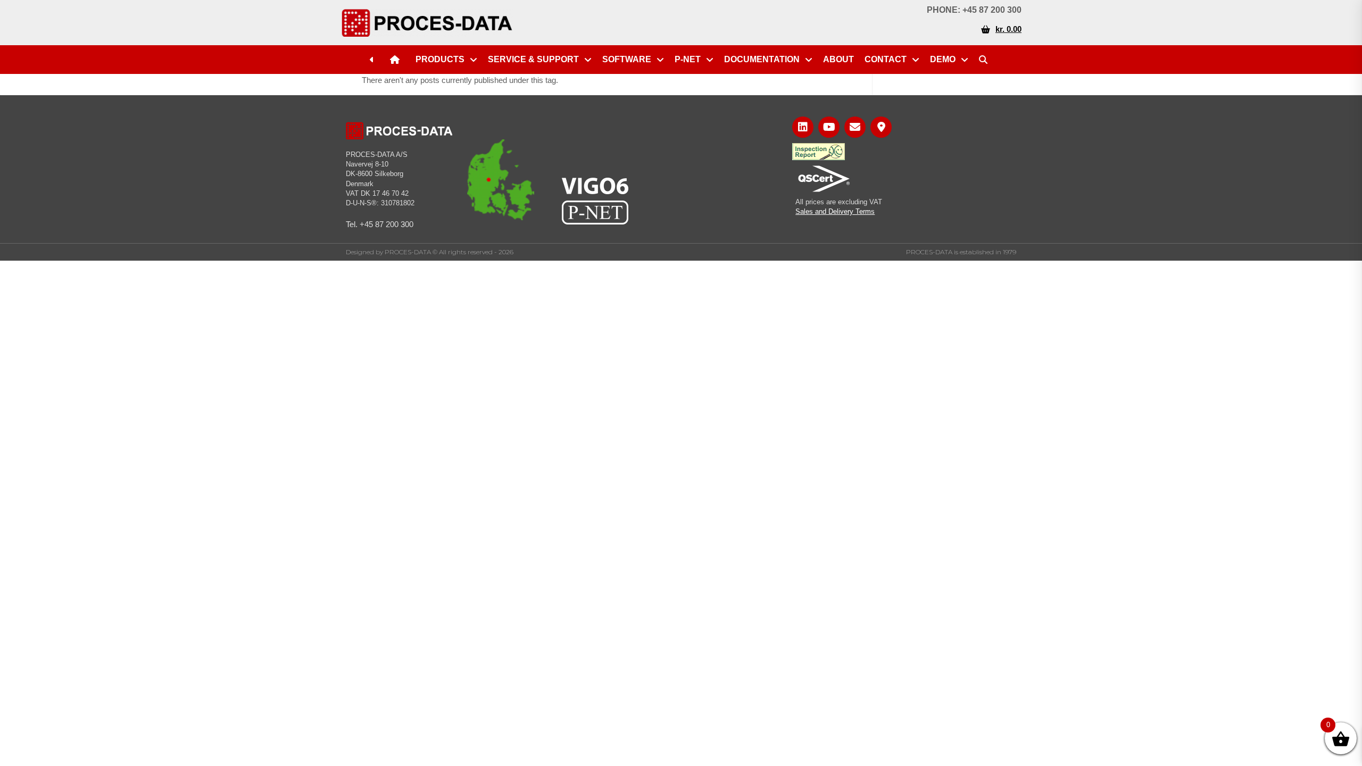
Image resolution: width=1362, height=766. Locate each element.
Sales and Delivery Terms (835, 211)
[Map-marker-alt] (881, 127)
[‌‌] (374, 59)
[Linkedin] (802, 127)
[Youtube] (829, 127)
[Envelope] (855, 127)
